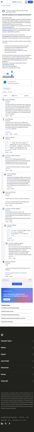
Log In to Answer (17, 284)
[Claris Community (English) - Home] (17, 2)
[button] (13, 76)
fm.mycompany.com (6, 36)
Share (27, 95)
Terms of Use (21, 417)
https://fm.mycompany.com (13, 83)
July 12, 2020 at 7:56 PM (10, 12)
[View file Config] (8, 74)
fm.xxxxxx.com (8, 128)
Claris (2, 335)
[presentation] (4, 82)
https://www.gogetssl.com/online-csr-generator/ (15, 272)
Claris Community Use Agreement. (9, 408)
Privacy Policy (3, 420)
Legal (27, 417)
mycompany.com (6, 64)
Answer (15, 95)
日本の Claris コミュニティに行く (19, 420)
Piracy (9, 420)
